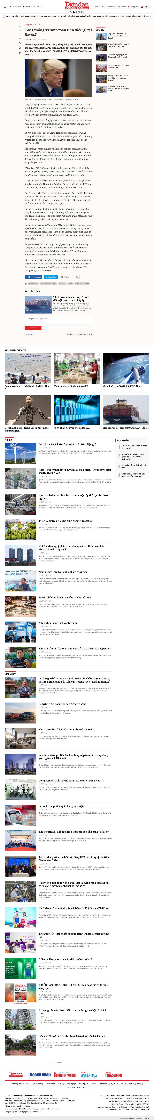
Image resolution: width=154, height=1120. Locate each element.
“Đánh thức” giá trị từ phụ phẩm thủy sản (63, 572)
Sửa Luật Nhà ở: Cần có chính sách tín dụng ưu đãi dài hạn (72, 1036)
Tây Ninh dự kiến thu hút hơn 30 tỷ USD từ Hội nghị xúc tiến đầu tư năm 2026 (74, 859)
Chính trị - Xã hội (13, 16)
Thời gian (77, 334)
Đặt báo (123, 7)
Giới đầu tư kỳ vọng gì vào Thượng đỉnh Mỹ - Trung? (117, 56)
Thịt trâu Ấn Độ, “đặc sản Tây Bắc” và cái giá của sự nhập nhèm (75, 648)
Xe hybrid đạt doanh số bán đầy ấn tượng (62, 704)
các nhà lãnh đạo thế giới (48, 283)
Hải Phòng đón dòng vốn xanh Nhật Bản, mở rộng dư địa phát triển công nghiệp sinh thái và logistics (74, 884)
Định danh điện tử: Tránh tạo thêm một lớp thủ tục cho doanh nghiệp (74, 497)
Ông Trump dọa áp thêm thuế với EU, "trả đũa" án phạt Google (118, 36)
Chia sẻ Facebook (34, 277)
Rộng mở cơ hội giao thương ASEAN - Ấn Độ (126, 428)
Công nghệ (136, 16)
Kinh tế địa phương (123, 16)
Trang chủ (28, 25)
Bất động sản (73, 16)
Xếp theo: (70, 334)
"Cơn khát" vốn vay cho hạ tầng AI (72, 428)
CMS (130, 1118)
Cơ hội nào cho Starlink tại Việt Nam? (122, 386)
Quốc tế (83, 16)
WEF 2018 (62, 283)
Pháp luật (52, 16)
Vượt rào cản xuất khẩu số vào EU (71, 386)
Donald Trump (33, 283)
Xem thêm (58, 1063)
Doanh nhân (42, 16)
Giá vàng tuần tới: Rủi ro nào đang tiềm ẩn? (118, 66)
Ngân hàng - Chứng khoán (97, 16)
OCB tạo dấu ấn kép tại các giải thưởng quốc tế (65, 959)
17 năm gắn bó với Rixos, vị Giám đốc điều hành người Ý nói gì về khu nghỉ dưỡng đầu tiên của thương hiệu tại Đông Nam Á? (74, 680)
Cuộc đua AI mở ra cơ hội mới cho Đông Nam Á (27, 387)
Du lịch (112, 16)
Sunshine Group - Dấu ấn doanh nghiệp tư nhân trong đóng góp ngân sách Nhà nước (73, 757)
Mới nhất (18, 7)
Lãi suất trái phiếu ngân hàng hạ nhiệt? (61, 806)
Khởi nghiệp (62, 16)
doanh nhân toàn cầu (82, 283)
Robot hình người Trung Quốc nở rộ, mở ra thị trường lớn (26, 429)
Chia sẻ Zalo (51, 277)
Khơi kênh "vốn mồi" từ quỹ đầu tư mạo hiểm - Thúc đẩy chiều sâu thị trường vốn (75, 471)
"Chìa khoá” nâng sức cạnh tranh (58, 623)
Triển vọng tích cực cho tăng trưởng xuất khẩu (66, 521)
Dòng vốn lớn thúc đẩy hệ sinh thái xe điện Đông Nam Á (71, 780)
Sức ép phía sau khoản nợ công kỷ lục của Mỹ (65, 597)
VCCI (22, 16)
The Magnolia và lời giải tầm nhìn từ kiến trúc (66, 729)
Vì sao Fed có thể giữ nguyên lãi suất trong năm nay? (118, 45)
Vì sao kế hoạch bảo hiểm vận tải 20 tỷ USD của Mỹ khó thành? (118, 88)
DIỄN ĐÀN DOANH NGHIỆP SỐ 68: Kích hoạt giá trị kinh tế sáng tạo (74, 987)
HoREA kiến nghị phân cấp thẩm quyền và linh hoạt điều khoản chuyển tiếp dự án (71, 548)
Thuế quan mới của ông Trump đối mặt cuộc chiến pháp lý (71, 299)
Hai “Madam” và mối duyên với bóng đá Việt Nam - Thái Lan (74, 908)
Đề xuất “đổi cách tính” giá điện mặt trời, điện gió (67, 444)
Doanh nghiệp (31, 16)
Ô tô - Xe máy (146, 16)
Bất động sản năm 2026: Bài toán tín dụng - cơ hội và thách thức (73, 1012)
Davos (70, 283)
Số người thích (87, 334)
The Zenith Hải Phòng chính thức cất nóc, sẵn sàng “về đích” (74, 831)
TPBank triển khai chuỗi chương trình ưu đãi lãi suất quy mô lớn (74, 935)
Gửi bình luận (33, 328)
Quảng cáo (134, 7)
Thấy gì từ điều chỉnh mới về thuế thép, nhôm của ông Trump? (118, 78)
